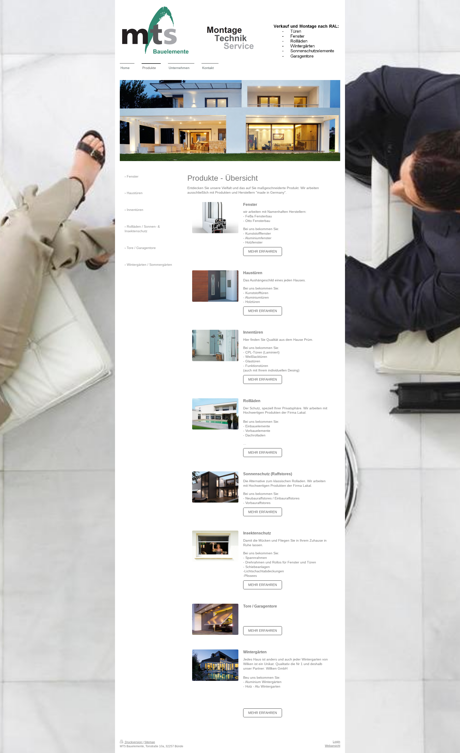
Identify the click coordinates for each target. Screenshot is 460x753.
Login (336, 741)
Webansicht (332, 745)
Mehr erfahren (262, 452)
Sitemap (149, 742)
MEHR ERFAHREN (262, 251)
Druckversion (133, 742)
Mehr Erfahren (262, 512)
